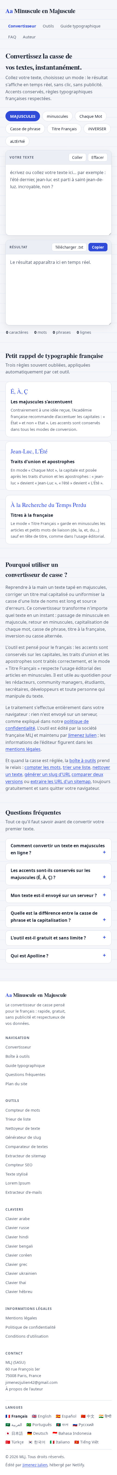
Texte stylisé (16, 1174)
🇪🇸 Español (66, 1416)
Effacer (97, 157)
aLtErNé (17, 141)
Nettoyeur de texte (22, 1128)
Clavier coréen (18, 1255)
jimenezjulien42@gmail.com (31, 1382)
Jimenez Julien (82, 735)
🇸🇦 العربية (13, 1424)
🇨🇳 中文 (87, 1416)
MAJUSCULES (22, 116)
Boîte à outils (17, 1056)
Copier (98, 247)
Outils (48, 26)
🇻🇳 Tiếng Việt (86, 1442)
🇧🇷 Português (39, 1424)
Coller (77, 157)
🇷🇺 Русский (83, 1424)
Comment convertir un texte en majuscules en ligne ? (58, 849)
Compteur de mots (22, 1110)
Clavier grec (16, 1264)
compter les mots (42, 767)
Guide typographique (80, 26)
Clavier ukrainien (21, 1273)
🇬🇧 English (41, 1416)
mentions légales (23, 749)
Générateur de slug (23, 1137)
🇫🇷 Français (16, 1416)
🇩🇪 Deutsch (37, 1433)
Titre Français (64, 128)
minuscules (57, 116)
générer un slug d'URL (47, 774)
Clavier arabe (17, 1218)
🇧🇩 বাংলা (62, 1424)
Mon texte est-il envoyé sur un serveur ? (54, 895)
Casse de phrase (25, 128)
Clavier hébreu (18, 1291)
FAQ (12, 36)
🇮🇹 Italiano (60, 1442)
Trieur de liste (18, 1119)
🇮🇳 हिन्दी (105, 1416)
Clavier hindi (17, 1236)
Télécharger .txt (69, 247)
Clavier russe (17, 1227)
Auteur (29, 36)
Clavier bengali (19, 1246)
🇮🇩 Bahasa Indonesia (72, 1433)
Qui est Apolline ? (29, 956)
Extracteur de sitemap (25, 1155)
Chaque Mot (90, 116)
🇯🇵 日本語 (14, 1433)
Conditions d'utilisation (26, 1336)
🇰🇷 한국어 (36, 1442)
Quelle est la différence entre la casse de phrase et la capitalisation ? (54, 916)
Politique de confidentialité (30, 1327)
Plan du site (16, 1083)
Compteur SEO (18, 1164)
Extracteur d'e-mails (23, 1192)
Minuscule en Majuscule (40, 10)
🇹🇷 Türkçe (14, 1442)
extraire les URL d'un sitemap (60, 781)
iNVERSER (97, 128)
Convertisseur (22, 26)
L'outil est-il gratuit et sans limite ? (48, 938)
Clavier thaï (15, 1282)
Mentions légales (21, 1318)
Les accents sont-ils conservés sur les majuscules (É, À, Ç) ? (50, 873)
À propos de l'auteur (24, 1388)
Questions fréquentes (25, 1074)
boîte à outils (82, 760)
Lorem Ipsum (17, 1183)
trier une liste (76, 767)
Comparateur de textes (26, 1146)
